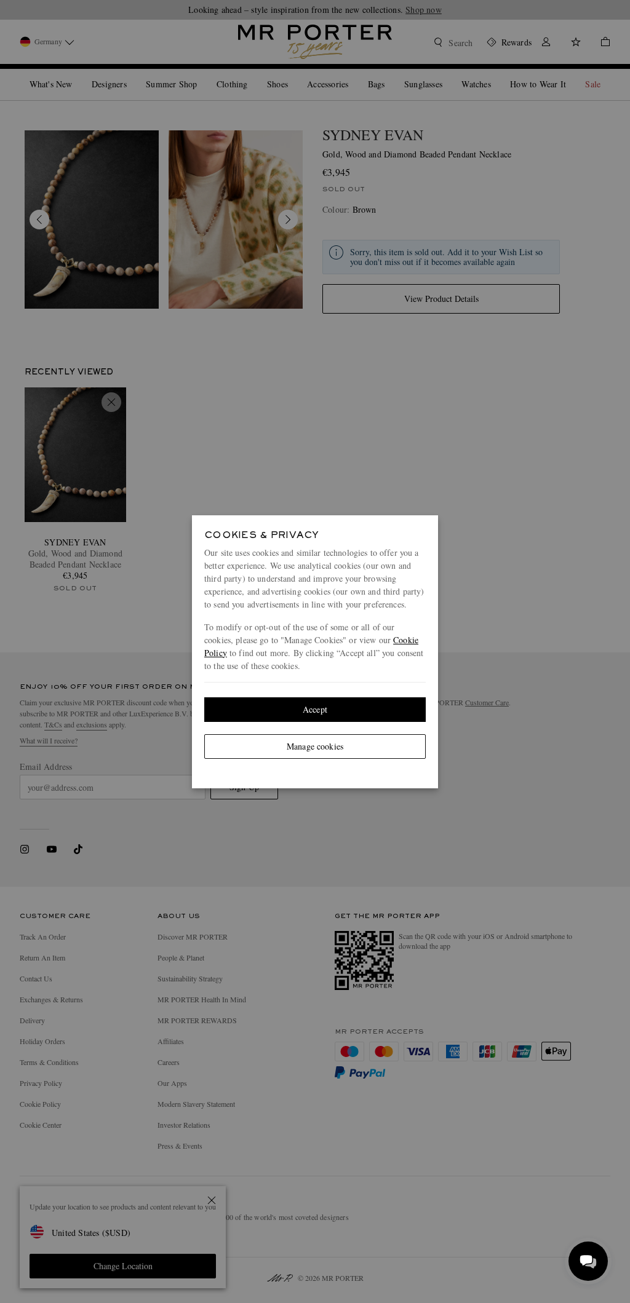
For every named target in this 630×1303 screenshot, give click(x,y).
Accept (315, 709)
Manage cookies (315, 746)
